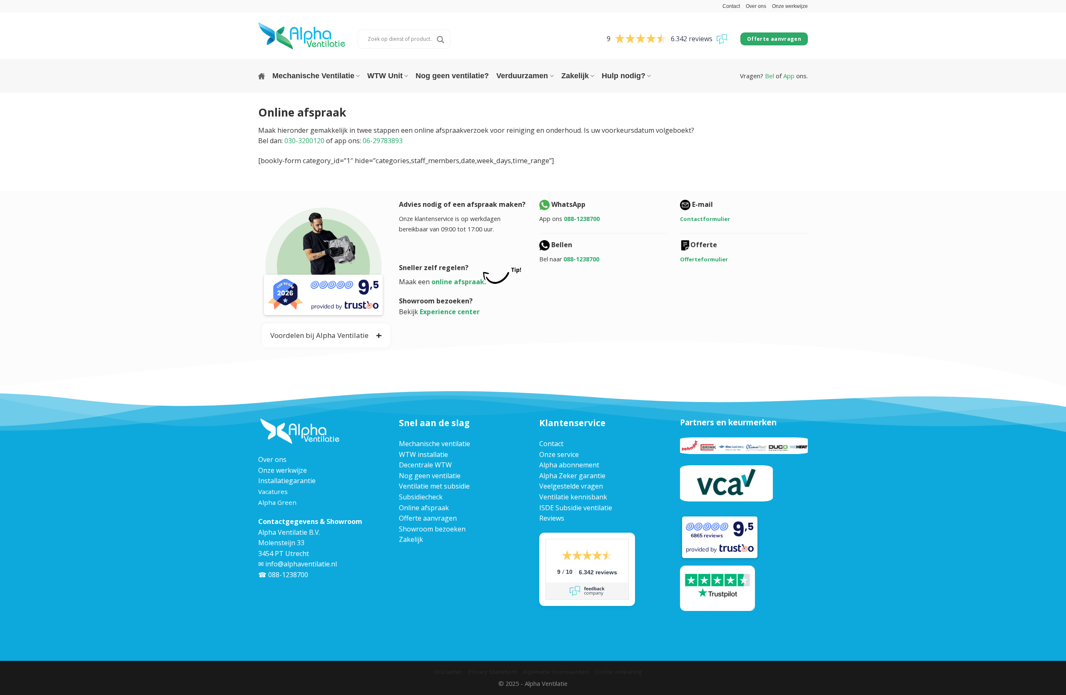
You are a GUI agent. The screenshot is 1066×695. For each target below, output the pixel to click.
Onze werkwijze (790, 6)
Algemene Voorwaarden (556, 671)
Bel (769, 76)
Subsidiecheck (421, 496)
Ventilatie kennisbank (573, 496)
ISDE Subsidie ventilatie (575, 507)
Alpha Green (277, 502)
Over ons (756, 6)
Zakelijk (575, 76)
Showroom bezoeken (432, 529)
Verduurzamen (522, 76)
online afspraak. (458, 281)
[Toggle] (270, 334)
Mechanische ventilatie (434, 443)
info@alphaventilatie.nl (301, 563)
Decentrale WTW (425, 464)
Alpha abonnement (569, 464)
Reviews (551, 518)
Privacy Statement (492, 671)
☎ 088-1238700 (283, 574)
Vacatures (273, 491)
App (789, 76)
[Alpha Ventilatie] (301, 35)
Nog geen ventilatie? (452, 76)
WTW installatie (423, 454)
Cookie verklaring (618, 671)
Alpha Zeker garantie (572, 475)
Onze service (559, 454)
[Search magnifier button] (440, 39)
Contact (731, 6)
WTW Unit (385, 76)
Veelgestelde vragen (571, 486)
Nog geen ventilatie (430, 475)
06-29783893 (383, 140)
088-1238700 (582, 219)
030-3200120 (304, 140)
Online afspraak (424, 507)
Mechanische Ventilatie (313, 76)
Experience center (450, 311)
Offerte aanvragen (428, 518)
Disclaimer (448, 671)
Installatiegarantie (287, 480)
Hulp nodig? (623, 76)
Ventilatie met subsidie (434, 486)
